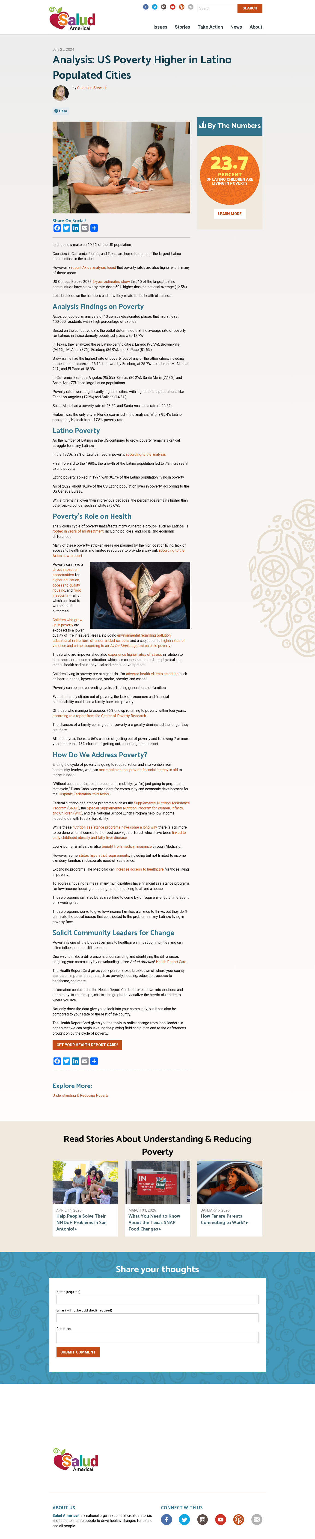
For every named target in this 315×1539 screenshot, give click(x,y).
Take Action (210, 27)
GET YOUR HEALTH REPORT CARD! (87, 1045)
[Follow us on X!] (155, 8)
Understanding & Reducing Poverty (81, 1095)
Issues (160, 27)
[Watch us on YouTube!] (172, 8)
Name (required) (68, 1292)
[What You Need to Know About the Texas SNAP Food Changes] (157, 1182)
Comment (63, 1329)
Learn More (230, 214)
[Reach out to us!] (190, 8)
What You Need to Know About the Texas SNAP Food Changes (154, 1223)
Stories (182, 27)
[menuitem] (160, 27)
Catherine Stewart (91, 88)
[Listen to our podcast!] (181, 8)
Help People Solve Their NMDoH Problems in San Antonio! (81, 1223)
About (256, 27)
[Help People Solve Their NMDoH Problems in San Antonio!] (85, 1182)
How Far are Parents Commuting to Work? (223, 1219)
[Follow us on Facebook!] (146, 8)
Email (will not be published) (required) (84, 1310)
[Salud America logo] (72, 21)
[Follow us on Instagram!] (163, 8)
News (236, 27)
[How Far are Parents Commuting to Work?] (229, 1182)
